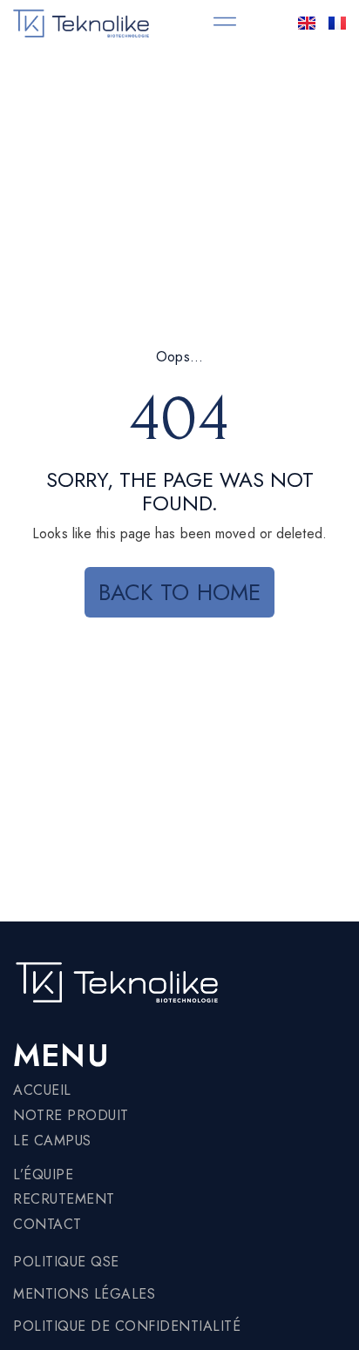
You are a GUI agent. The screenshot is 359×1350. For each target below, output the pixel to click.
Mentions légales (84, 1294)
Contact (47, 1224)
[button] (225, 22)
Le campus (52, 1141)
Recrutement (64, 1199)
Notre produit (71, 1115)
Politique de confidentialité (126, 1326)
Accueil (42, 1090)
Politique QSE (66, 1262)
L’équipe (43, 1174)
